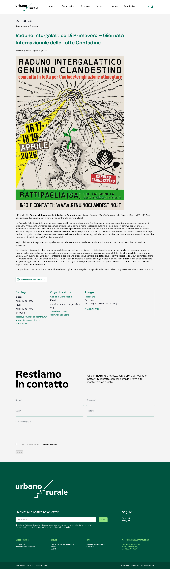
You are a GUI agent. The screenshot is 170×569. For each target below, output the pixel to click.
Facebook (126, 518)
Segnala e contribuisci (95, 544)
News (53, 547)
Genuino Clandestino (61, 296)
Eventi (53, 549)
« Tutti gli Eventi (23, 21)
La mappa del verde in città (62, 544)
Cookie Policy (135, 565)
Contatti (90, 547)
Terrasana (90, 296)
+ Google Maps (93, 308)
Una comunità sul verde (25, 547)
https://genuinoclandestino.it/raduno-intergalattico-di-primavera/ (31, 320)
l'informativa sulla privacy (36, 525)
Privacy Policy (124, 565)
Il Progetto (20, 544)
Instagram (126, 520)
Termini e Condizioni (48, 444)
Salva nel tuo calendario (31, 279)
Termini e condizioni (147, 565)
